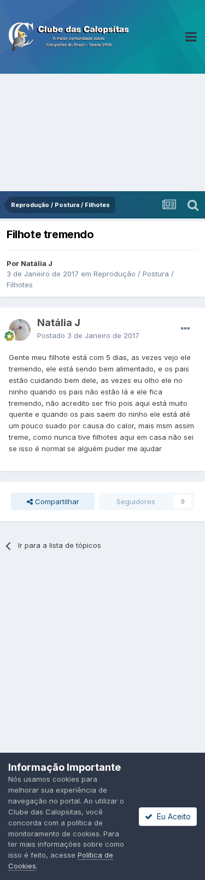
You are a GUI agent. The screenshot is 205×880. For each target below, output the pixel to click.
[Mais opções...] (185, 328)
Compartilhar (56, 501)
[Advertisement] (102, 132)
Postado (88, 335)
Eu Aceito (172, 816)
